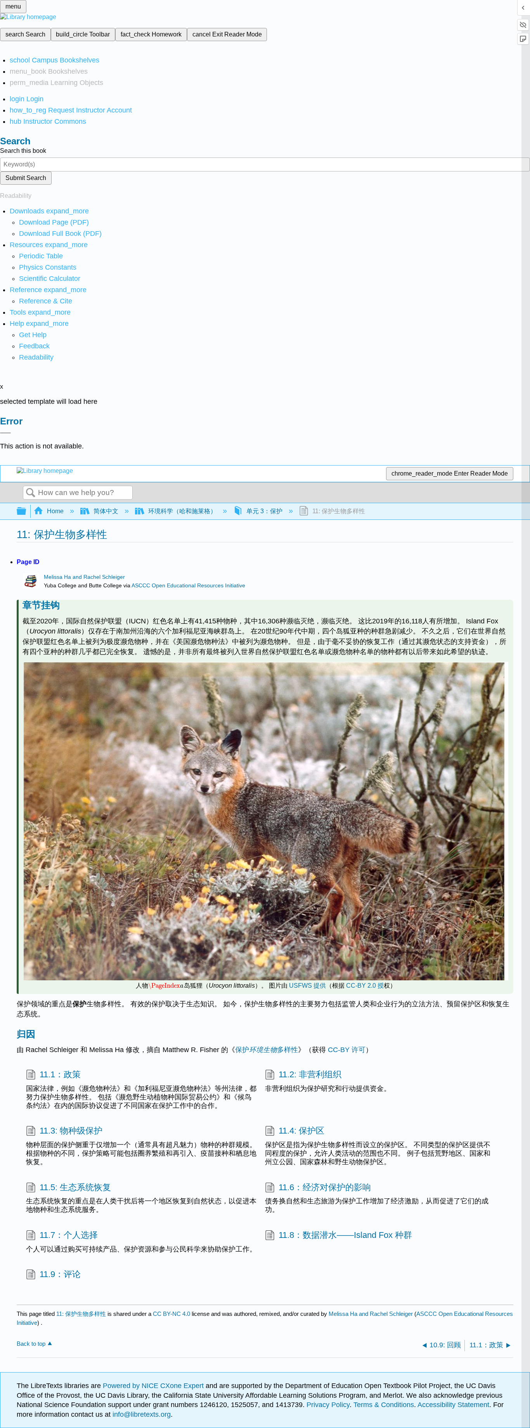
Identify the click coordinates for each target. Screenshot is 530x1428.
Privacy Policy (328, 1405)
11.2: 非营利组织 (310, 1074)
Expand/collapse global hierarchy (26, 511)
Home (55, 511)
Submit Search (25, 178)
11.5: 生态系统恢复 (75, 1187)
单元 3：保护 (264, 511)
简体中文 (106, 511)
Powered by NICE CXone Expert (154, 1386)
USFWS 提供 (307, 985)
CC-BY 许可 (346, 1050)
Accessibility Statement (453, 1405)
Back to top (31, 1343)
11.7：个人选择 (69, 1235)
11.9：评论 (60, 1274)
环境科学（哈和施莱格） (182, 511)
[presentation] (166, 985)
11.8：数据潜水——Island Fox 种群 (345, 1235)
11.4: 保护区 (301, 1130)
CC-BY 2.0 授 (365, 985)
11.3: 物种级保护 (71, 1130)
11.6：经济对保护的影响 (325, 1187)
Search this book (23, 150)
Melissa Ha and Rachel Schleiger (84, 577)
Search (30, 493)
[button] (34, 346)
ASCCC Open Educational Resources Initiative (188, 586)
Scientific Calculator (49, 278)
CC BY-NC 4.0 (171, 1313)
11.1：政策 (60, 1074)
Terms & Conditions (383, 1405)
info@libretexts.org (141, 1414)
